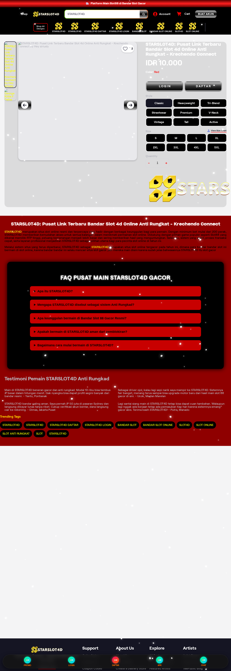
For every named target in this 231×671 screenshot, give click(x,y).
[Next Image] (130, 105)
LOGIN (71, 665)
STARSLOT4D (13, 231)
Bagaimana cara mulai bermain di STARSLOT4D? (75, 345)
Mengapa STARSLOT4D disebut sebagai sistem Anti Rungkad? (85, 305)
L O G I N (164, 86)
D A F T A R (203, 86)
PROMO (27, 665)
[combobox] (102, 14)
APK (160, 665)
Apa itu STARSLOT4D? (55, 291)
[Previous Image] (24, 105)
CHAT (203, 665)
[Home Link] (46, 14)
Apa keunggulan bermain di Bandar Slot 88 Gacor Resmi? (82, 318)
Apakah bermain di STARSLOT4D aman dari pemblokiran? (82, 332)
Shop (24, 13)
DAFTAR (115, 665)
